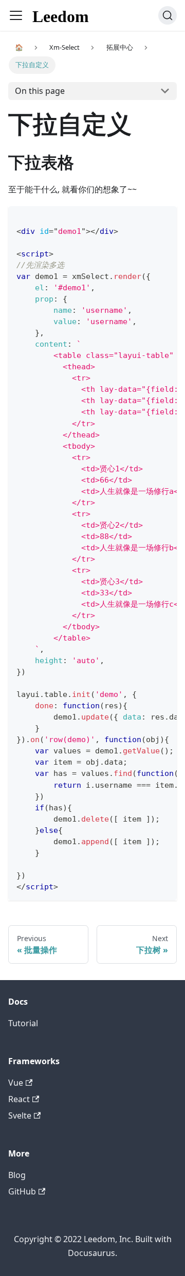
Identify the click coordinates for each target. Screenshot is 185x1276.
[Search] (167, 15)
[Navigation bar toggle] (16, 15)
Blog (17, 1175)
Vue (15, 1082)
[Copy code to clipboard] (164, 218)
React (19, 1099)
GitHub (22, 1191)
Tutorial (23, 1023)
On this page (40, 90)
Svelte (19, 1115)
